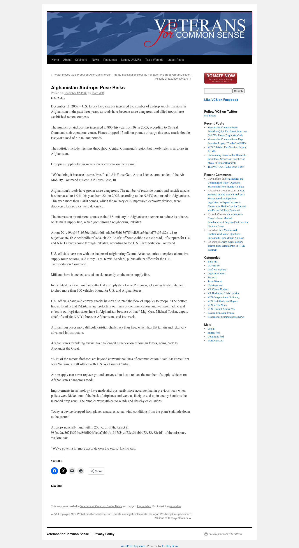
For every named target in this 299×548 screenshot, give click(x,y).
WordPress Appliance (133, 546)
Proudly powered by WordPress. (226, 534)
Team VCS (97, 93)
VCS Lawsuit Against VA (221, 309)
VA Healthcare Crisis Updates (223, 293)
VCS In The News (217, 305)
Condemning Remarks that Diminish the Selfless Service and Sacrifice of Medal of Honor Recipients (227, 158)
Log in (211, 328)
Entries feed (214, 332)
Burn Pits (213, 261)
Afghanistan (144, 506)
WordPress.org (215, 340)
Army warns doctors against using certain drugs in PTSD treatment (226, 245)
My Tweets (210, 115)
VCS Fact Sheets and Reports (223, 301)
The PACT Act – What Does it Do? (226, 166)
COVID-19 (214, 265)
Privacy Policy (103, 534)
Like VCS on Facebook (221, 99)
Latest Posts (176, 59)
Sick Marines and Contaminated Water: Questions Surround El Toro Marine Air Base (226, 182)
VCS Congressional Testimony (224, 297)
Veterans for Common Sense (68, 534)
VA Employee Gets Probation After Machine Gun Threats (86, 74)
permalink (175, 506)
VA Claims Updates (218, 289)
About (67, 59)
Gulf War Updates (217, 269)
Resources (110, 59)
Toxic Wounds (154, 59)
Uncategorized (215, 285)
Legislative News (217, 273)
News (95, 59)
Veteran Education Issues (221, 312)
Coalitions (81, 59)
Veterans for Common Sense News (101, 506)
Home (55, 59)
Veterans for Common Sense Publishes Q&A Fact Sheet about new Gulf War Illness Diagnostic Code (227, 131)
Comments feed (216, 336)
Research (212, 277)
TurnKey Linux (170, 546)
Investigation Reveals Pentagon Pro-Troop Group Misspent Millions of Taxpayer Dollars (156, 76)
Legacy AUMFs (131, 59)
